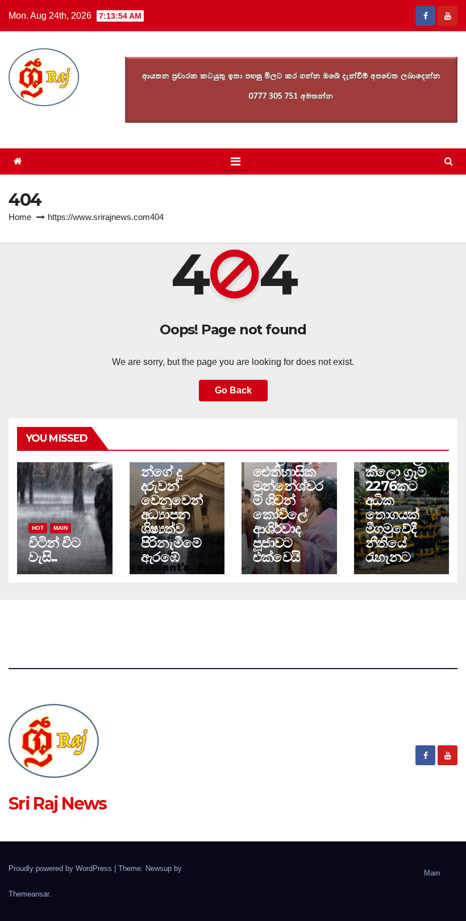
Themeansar (29, 894)
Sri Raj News (58, 122)
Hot (38, 528)
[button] (448, 161)
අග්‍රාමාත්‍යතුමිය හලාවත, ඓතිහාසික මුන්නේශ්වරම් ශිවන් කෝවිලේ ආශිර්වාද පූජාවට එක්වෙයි (288, 500)
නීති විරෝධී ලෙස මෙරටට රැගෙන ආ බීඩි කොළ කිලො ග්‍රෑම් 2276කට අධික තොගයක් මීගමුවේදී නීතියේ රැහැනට (398, 478)
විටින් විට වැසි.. (54, 549)
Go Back (233, 390)
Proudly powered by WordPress (61, 868)
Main (60, 528)
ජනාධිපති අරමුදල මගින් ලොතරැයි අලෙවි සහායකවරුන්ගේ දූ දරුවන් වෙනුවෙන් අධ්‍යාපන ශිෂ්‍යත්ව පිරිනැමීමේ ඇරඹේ (173, 471)
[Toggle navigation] (235, 161)
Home (20, 217)
